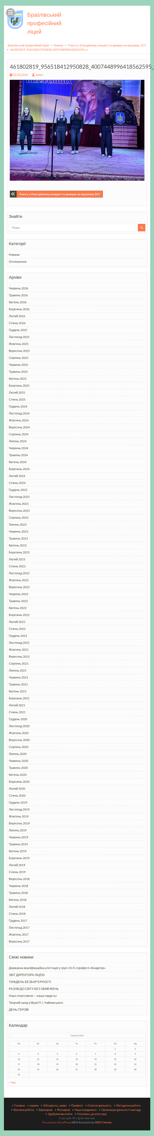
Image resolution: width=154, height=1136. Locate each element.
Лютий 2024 (17, 476)
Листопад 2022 (19, 573)
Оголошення (17, 261)
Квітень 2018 (17, 899)
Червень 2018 (18, 886)
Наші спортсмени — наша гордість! (33, 995)
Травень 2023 (18, 538)
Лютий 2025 (17, 392)
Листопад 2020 (19, 726)
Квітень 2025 (17, 378)
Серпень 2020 (18, 747)
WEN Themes (103, 1122)
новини (33, 1105)
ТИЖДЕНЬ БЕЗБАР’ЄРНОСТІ (30, 982)
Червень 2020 (18, 760)
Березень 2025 (19, 385)
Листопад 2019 (19, 809)
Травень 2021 (18, 684)
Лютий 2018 (17, 906)
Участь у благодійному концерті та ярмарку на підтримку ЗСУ (107, 45)
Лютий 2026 (17, 316)
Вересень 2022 (19, 587)
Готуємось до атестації (91, 1114)
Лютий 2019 (17, 865)
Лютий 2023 (17, 559)
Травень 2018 (18, 892)
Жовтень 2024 (19, 420)
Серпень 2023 (18, 517)
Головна (19, 1105)
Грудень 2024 (18, 406)
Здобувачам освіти (60, 1114)
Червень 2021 (18, 677)
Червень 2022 (18, 594)
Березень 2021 (19, 698)
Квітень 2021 (17, 691)
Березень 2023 (19, 552)
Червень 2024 (18, 448)
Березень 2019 (19, 858)
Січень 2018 (17, 913)
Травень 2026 (18, 295)
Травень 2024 (18, 455)
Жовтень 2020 (19, 733)
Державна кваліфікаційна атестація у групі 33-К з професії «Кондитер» (57, 968)
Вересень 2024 (19, 427)
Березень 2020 (19, 781)
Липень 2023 (17, 524)
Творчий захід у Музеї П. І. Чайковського (36, 1002)
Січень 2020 (17, 795)
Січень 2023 (17, 566)
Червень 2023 (18, 531)
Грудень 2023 (18, 489)
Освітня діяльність (100, 1105)
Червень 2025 (18, 364)
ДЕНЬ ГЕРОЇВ (19, 1009)
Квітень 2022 (17, 608)
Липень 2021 (17, 670)
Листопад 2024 (19, 413)
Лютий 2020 (17, 788)
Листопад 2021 (19, 642)
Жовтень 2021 (19, 649)
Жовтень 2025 (19, 344)
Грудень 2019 (18, 802)
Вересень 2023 (19, 510)
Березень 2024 (19, 469)
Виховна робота (24, 1109)
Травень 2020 (18, 767)
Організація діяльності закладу (121, 1109)
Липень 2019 (17, 830)
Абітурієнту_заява (54, 1105)
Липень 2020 (17, 754)
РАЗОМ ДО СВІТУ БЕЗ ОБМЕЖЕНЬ (34, 988)
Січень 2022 (17, 628)
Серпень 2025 (18, 357)
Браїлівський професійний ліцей (44, 23)
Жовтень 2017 (19, 934)
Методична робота (128, 1105)
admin (39, 74)
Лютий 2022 (17, 621)
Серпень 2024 (18, 434)
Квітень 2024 (17, 462)
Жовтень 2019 (19, 816)
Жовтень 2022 (19, 580)
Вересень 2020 (19, 740)
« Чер (12, 1082)
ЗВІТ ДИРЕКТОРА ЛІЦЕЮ (27, 975)
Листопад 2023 (19, 496)
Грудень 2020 (18, 719)
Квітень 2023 (17, 545)
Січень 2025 (17, 399)
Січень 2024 (17, 483)
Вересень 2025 (19, 350)
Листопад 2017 (19, 927)
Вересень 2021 (19, 656)
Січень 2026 (17, 323)
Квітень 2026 (17, 302)
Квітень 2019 (17, 851)
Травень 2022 (18, 601)
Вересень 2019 (19, 823)
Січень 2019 (17, 872)
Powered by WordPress (56, 1122)
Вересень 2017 (19, 941)
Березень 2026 (19, 309)
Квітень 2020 (17, 774)
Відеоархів (45, 1109)
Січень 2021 (17, 712)
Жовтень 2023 (19, 503)
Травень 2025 (18, 371)
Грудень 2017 (18, 920)
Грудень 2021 (18, 635)
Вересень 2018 (19, 879)
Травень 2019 (18, 844)
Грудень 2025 (18, 330)
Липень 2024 (17, 441)
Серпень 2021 (18, 663)
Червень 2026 (18, 288)
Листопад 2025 (19, 337)
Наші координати (86, 1109)
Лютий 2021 (17, 705)
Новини (58, 45)
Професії (77, 1105)
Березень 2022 (19, 615)
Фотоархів (63, 1109)
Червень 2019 (18, 837)
